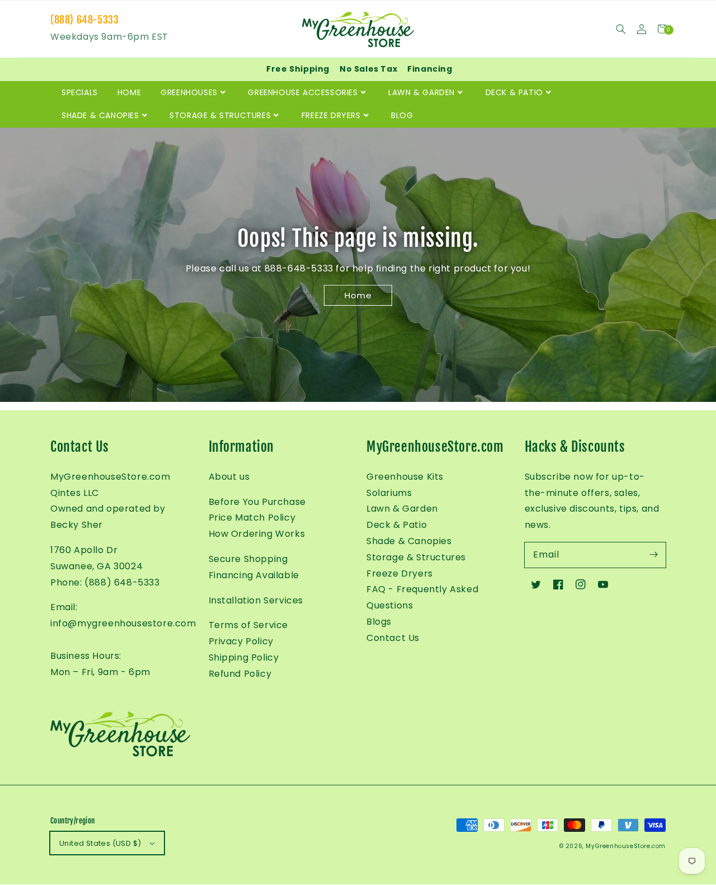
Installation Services (256, 600)
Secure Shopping (248, 558)
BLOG (402, 115)
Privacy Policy (241, 641)
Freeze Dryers (399, 573)
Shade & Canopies (409, 541)
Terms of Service (249, 625)
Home (358, 295)
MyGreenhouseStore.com (626, 846)
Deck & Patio (396, 524)
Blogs (379, 621)
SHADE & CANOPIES (100, 115)
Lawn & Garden (402, 508)
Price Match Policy (252, 517)
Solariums (389, 492)
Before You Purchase (257, 501)
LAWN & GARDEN (421, 92)
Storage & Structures (416, 557)
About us (229, 476)
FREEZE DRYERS (331, 115)
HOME (129, 92)
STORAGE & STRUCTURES (220, 115)
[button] (620, 28)
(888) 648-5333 (84, 19)
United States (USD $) (100, 843)
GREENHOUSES (189, 92)
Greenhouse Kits (405, 476)
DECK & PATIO (514, 92)
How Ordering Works (257, 533)
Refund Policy (240, 673)
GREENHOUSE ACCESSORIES (302, 92)
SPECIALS (80, 92)
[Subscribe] (653, 554)
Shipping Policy (244, 657)
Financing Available (254, 575)
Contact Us (393, 637)
